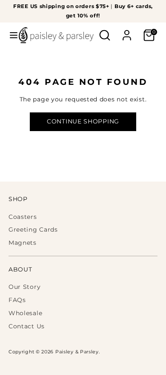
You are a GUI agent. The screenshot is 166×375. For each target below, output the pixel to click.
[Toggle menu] (9, 35)
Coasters (23, 217)
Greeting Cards (33, 229)
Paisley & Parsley (77, 352)
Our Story (24, 287)
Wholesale (25, 313)
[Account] (126, 31)
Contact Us (27, 326)
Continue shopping (83, 121)
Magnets (23, 242)
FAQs (17, 300)
